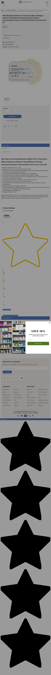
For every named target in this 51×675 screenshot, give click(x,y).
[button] (1, 337)
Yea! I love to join (38, 343)
